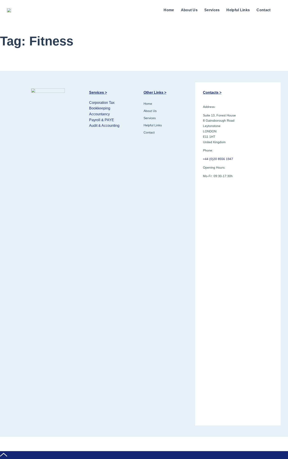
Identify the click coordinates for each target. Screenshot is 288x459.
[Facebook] (208, 188)
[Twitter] (218, 188)
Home (169, 10)
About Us (189, 10)
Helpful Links (238, 10)
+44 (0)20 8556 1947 (218, 159)
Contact (263, 10)
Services (212, 10)
